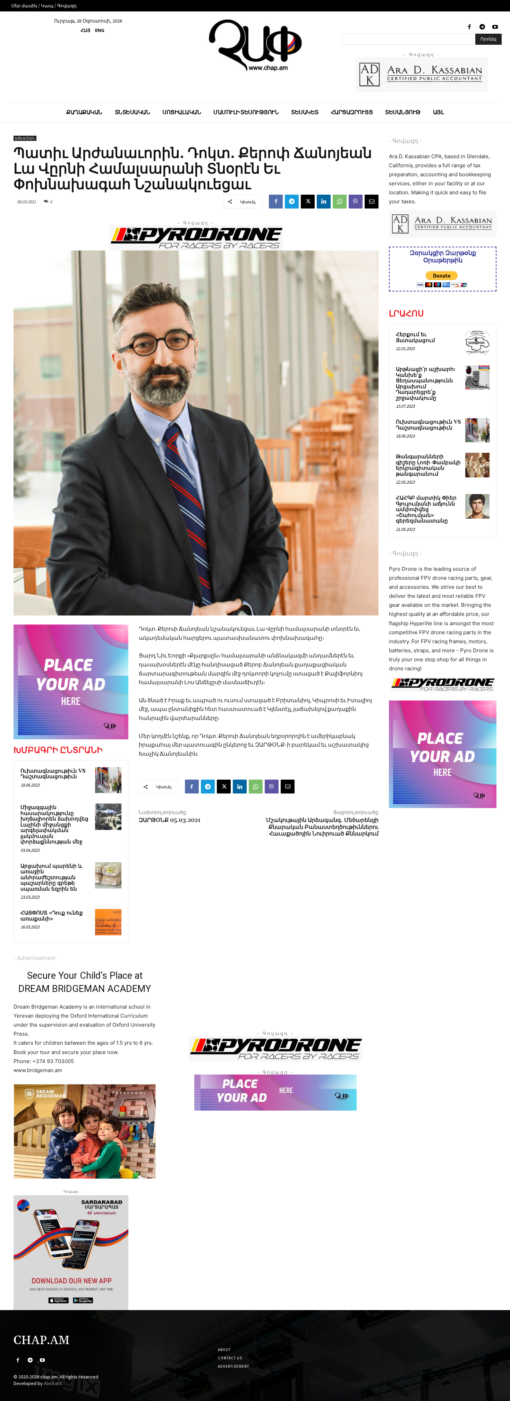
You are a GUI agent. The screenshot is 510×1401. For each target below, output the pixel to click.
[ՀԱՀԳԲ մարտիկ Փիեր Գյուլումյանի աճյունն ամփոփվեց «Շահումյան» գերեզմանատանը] (477, 506)
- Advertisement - (36, 957)
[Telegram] (482, 27)
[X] (308, 202)
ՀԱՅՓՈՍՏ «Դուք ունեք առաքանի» (51, 916)
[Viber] (356, 202)
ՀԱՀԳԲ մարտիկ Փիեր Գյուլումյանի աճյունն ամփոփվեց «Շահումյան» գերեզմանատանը (426, 509)
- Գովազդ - (405, 140)
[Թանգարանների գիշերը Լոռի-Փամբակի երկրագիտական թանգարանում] (477, 465)
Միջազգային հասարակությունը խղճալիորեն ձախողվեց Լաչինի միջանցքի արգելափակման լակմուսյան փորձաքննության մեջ (54, 824)
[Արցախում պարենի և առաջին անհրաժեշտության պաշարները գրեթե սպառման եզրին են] (108, 875)
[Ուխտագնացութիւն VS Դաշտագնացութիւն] (108, 780)
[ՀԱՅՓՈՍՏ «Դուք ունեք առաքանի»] (108, 922)
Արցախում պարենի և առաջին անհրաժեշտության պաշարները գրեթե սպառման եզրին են (51, 877)
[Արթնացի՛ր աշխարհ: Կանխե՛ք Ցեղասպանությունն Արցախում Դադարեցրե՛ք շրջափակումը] (477, 377)
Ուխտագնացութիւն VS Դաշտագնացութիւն (53, 774)
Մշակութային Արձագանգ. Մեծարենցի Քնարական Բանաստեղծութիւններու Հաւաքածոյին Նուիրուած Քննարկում (322, 827)
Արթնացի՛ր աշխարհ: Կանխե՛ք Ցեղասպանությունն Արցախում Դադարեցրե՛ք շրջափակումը (426, 383)
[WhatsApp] (340, 202)
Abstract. (53, 1383)
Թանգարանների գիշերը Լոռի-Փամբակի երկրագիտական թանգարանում (428, 465)
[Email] (372, 202)
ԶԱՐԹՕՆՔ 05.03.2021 (170, 820)
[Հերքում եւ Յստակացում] (477, 343)
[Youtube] (495, 27)
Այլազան (25, 138)
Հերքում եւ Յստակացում (415, 337)
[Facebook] (469, 27)
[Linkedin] (324, 202)
